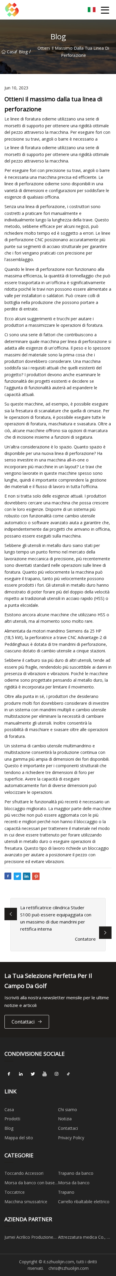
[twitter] (32, 1074)
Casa (11, 51)
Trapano (66, 1192)
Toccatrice (14, 1192)
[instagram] (56, 1074)
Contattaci (23, 1021)
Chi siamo (67, 1109)
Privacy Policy (71, 1137)
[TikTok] (68, 1074)
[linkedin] (20, 1074)
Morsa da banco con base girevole (29, 1183)
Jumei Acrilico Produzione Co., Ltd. (28, 1238)
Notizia (65, 1118)
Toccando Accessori (23, 1173)
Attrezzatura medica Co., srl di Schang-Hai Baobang (84, 1238)
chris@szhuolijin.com (68, 1268)
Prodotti (12, 1118)
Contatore (85, 939)
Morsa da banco (74, 1182)
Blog (23, 51)
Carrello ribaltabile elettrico (83, 1201)
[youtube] (44, 1074)
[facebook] (8, 1074)
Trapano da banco (75, 1173)
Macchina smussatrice (25, 1201)
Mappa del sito (18, 1137)
